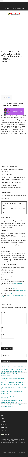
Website (3, 341)
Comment (4, 312)
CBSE (16, 295)
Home (2, 415)
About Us (3, 418)
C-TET (13, 295)
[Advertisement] (14, 35)
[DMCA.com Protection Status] (5, 435)
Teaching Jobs (10, 293)
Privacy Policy (4, 427)
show (9, 97)
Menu (2, 0)
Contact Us (3, 430)
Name (3, 327)
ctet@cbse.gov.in (18, 283)
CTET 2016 (23, 295)
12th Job (9, 295)
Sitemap (3, 421)
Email (3, 334)
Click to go (14, 288)
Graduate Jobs (4, 296)
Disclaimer (3, 424)
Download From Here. (20, 290)
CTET (19, 295)
